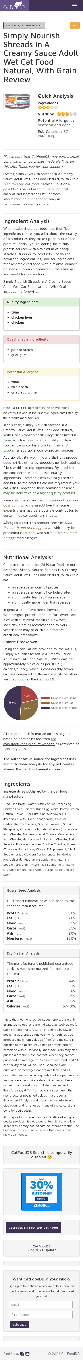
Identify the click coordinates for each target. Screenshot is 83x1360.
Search (39, 1152)
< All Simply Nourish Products (24, 25)
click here (41, 204)
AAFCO (70, 649)
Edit (75, 25)
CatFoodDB (70, 1354)
